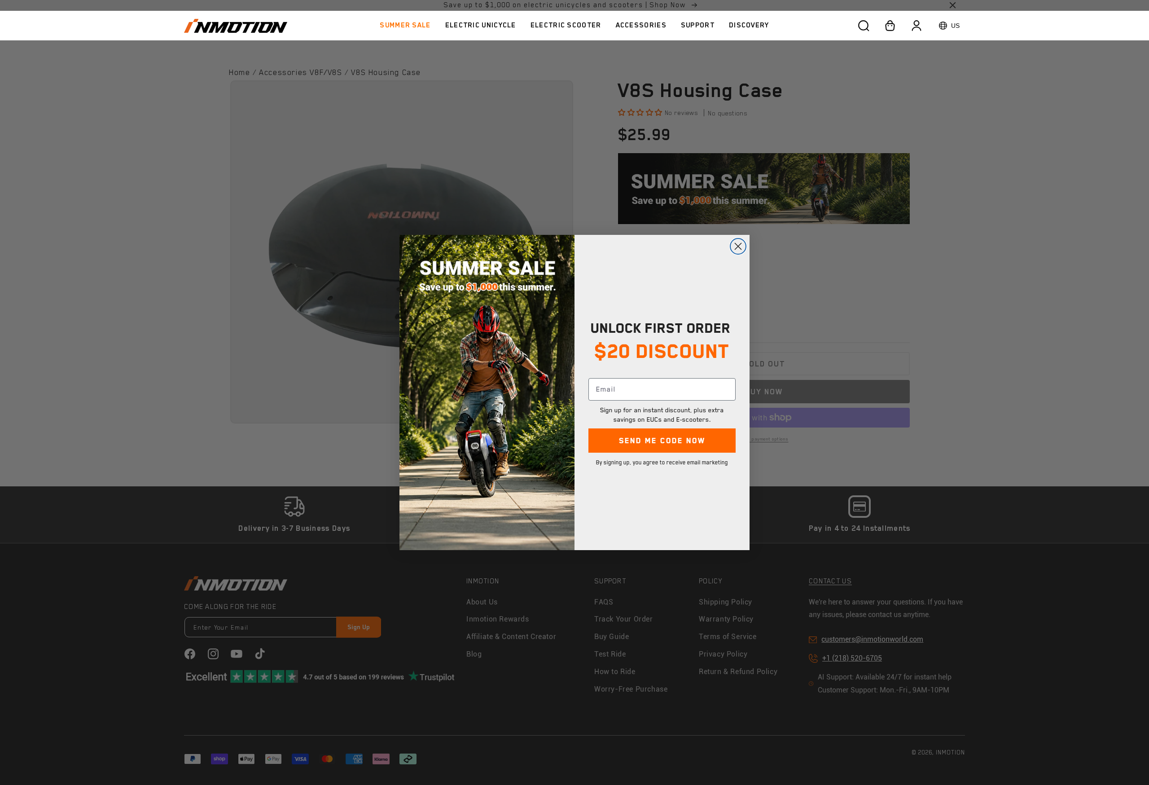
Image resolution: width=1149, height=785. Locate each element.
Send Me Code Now (662, 440)
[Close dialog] (738, 246)
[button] (481, 25)
